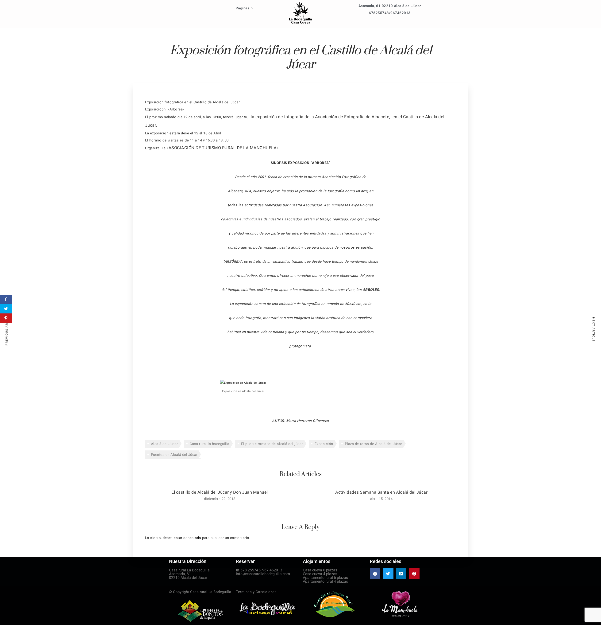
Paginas (243, 8)
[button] (375, 573)
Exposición (324, 443)
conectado (192, 537)
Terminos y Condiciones (256, 592)
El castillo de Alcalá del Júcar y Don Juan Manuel (219, 492)
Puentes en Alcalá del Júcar (174, 454)
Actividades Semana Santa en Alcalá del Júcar (381, 492)
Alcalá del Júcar (164, 443)
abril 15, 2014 (381, 498)
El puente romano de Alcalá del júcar (272, 443)
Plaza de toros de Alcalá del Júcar (373, 443)
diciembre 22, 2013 (219, 498)
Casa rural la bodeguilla (209, 443)
